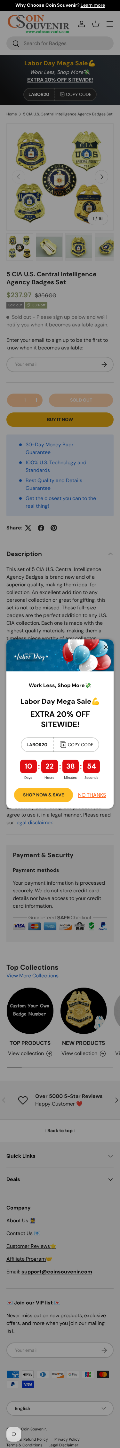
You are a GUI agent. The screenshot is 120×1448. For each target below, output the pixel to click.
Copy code (80, 744)
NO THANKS (92, 795)
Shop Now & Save (43, 795)
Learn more (93, 5)
